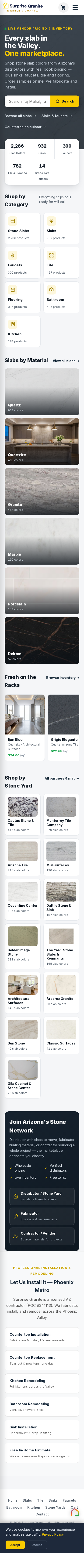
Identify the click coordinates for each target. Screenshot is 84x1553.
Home (13, 1500)
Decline (37, 1545)
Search (68, 101)
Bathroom (14, 1507)
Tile (40, 1500)
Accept (15, 1545)
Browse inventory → (62, 678)
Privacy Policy (53, 1534)
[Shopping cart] (63, 7)
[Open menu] (75, 7)
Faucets (69, 1500)
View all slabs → (66, 361)
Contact (42, 1514)
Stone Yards (55, 1507)
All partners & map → (62, 778)
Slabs (27, 1500)
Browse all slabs (18, 116)
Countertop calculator (23, 127)
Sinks (53, 1500)
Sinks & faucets (55, 116)
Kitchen (33, 1507)
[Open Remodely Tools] (74, 1512)
